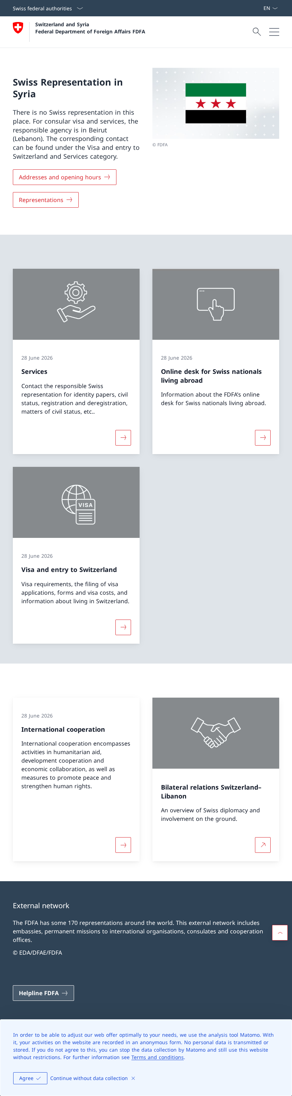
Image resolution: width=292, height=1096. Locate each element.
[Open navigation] (274, 32)
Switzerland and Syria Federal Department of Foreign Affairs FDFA (90, 27)
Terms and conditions (157, 1057)
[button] (280, 932)
